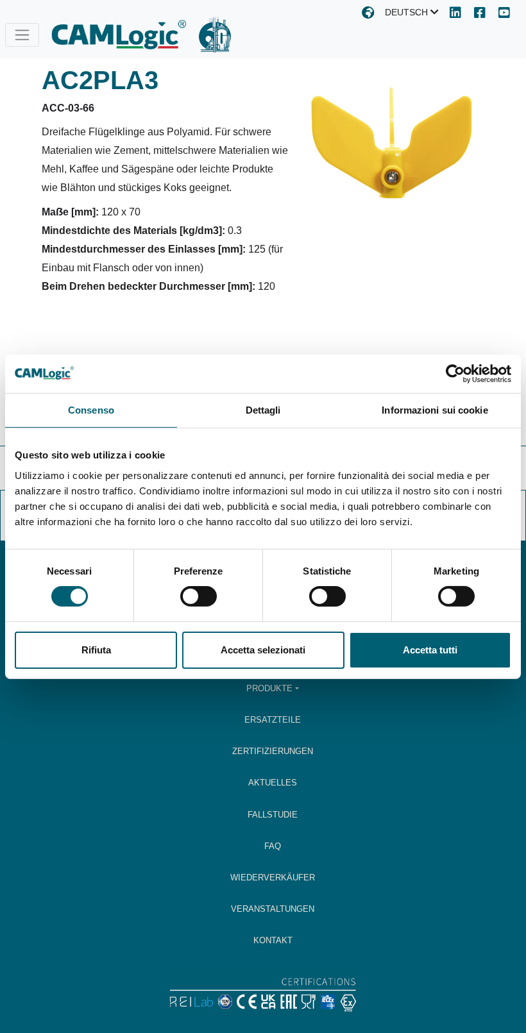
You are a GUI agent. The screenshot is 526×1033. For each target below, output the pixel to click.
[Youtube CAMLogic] (504, 13)
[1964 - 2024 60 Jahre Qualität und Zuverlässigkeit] (215, 35)
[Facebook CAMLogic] (480, 13)
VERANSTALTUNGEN (272, 909)
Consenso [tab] (91, 409)
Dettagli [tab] (263, 409)
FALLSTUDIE (273, 814)
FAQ (272, 846)
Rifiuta (96, 649)
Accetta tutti (430, 649)
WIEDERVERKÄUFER (272, 877)
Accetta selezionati (263, 649)
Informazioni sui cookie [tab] (435, 409)
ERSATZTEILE (272, 720)
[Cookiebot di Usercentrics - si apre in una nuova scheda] (455, 373)
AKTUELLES (272, 782)
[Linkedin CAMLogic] (455, 13)
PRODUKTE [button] (269, 688)
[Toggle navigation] (22, 35)
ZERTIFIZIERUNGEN (272, 751)
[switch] (198, 596)
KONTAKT (273, 940)
